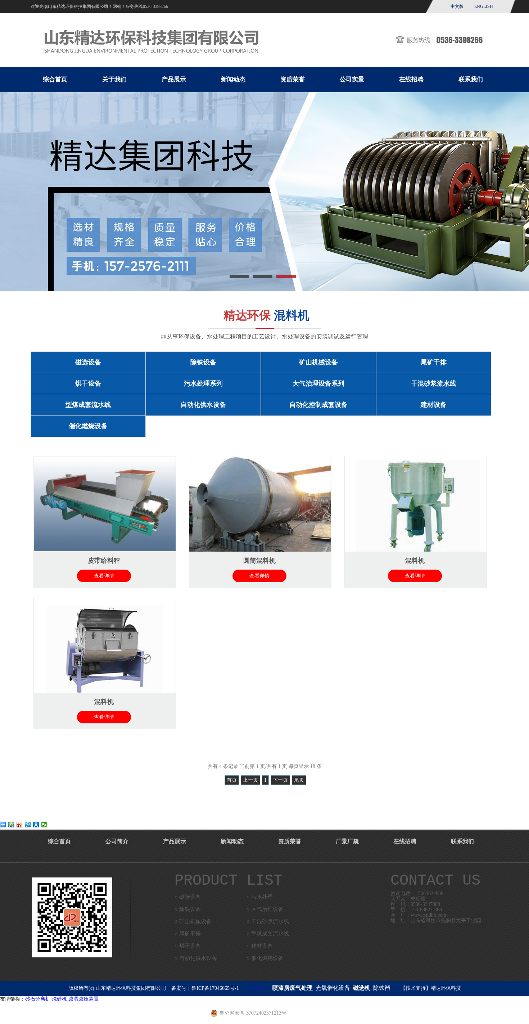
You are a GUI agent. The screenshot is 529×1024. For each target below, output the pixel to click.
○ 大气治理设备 (265, 909)
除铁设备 (203, 362)
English (483, 6)
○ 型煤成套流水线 (268, 934)
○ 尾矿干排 (188, 934)
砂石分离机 (37, 999)
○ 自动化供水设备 (196, 958)
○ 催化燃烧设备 (265, 958)
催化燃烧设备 (88, 426)
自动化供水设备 (203, 404)
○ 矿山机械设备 (193, 921)
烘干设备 (88, 383)
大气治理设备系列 (318, 383)
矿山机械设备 (318, 362)
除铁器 (381, 988)
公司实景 (352, 79)
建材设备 (434, 404)
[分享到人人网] (36, 824)
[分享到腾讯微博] (28, 824)
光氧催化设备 (333, 988)
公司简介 (116, 841)
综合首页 (55, 79)
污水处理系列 (203, 383)
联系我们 (470, 79)
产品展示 (174, 79)
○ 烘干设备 (188, 946)
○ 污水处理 (260, 897)
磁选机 (361, 988)
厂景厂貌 (347, 841)
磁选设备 (88, 362)
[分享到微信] (44, 824)
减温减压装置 (83, 999)
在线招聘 (411, 79)
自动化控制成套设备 (318, 404)
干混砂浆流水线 (433, 383)
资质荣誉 (292, 79)
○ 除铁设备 (188, 909)
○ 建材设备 (260, 946)
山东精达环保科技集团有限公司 (131, 988)
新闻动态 (233, 79)
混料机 (415, 560)
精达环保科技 (446, 988)
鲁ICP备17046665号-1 (215, 988)
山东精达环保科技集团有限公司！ (80, 6)
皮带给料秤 (104, 560)
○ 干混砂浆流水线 (268, 921)
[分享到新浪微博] (20, 824)
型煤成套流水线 (88, 404)
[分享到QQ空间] (11, 824)
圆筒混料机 (259, 560)
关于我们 (114, 79)
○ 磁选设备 (188, 897)
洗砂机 (59, 999)
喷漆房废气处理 (292, 988)
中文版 (457, 6)
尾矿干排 (434, 362)
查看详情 (104, 576)
